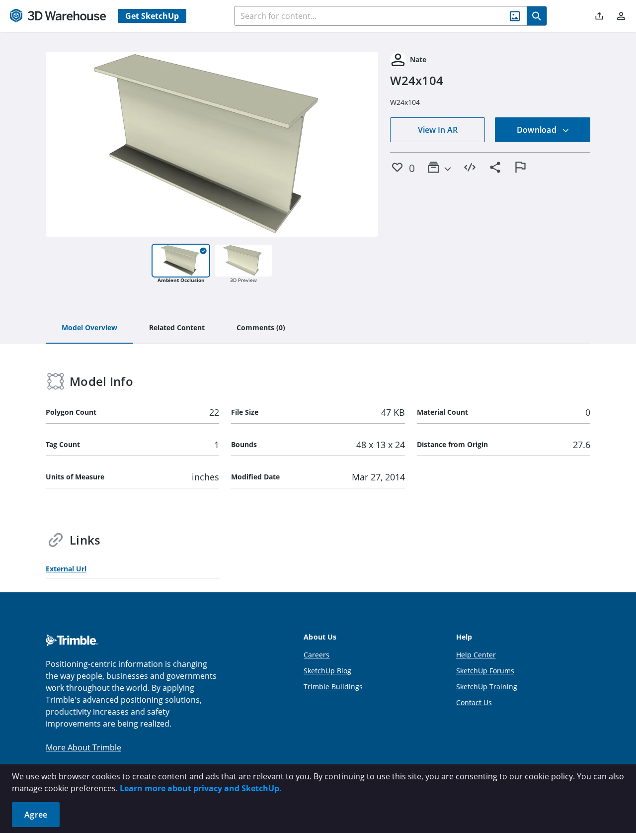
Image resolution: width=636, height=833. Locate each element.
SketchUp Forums (485, 670)
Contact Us (474, 702)
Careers (316, 654)
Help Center (476, 654)
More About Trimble (83, 747)
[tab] (89, 328)
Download (537, 129)
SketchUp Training (486, 686)
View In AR (438, 129)
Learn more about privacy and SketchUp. (201, 788)
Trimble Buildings (333, 686)
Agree (35, 814)
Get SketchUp (152, 15)
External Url (66, 568)
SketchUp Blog (327, 670)
